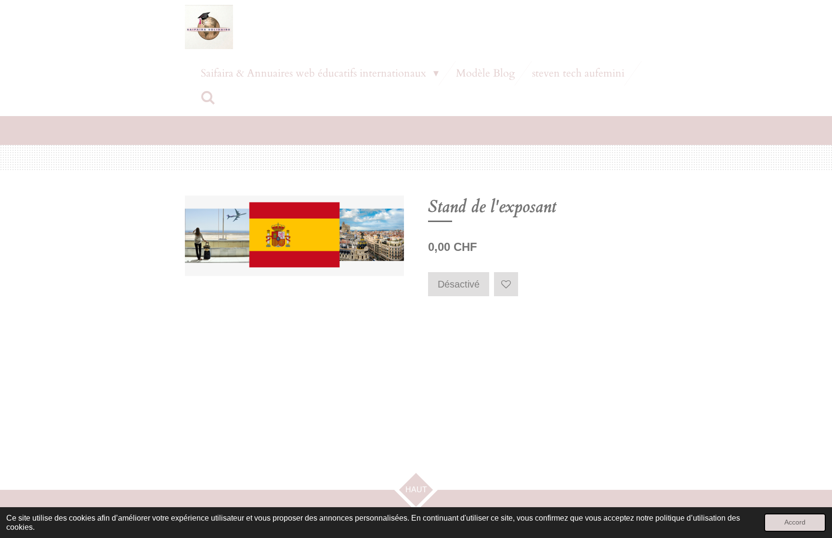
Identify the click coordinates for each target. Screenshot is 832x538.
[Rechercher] (208, 98)
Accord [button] (795, 522)
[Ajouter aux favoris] (506, 284)
